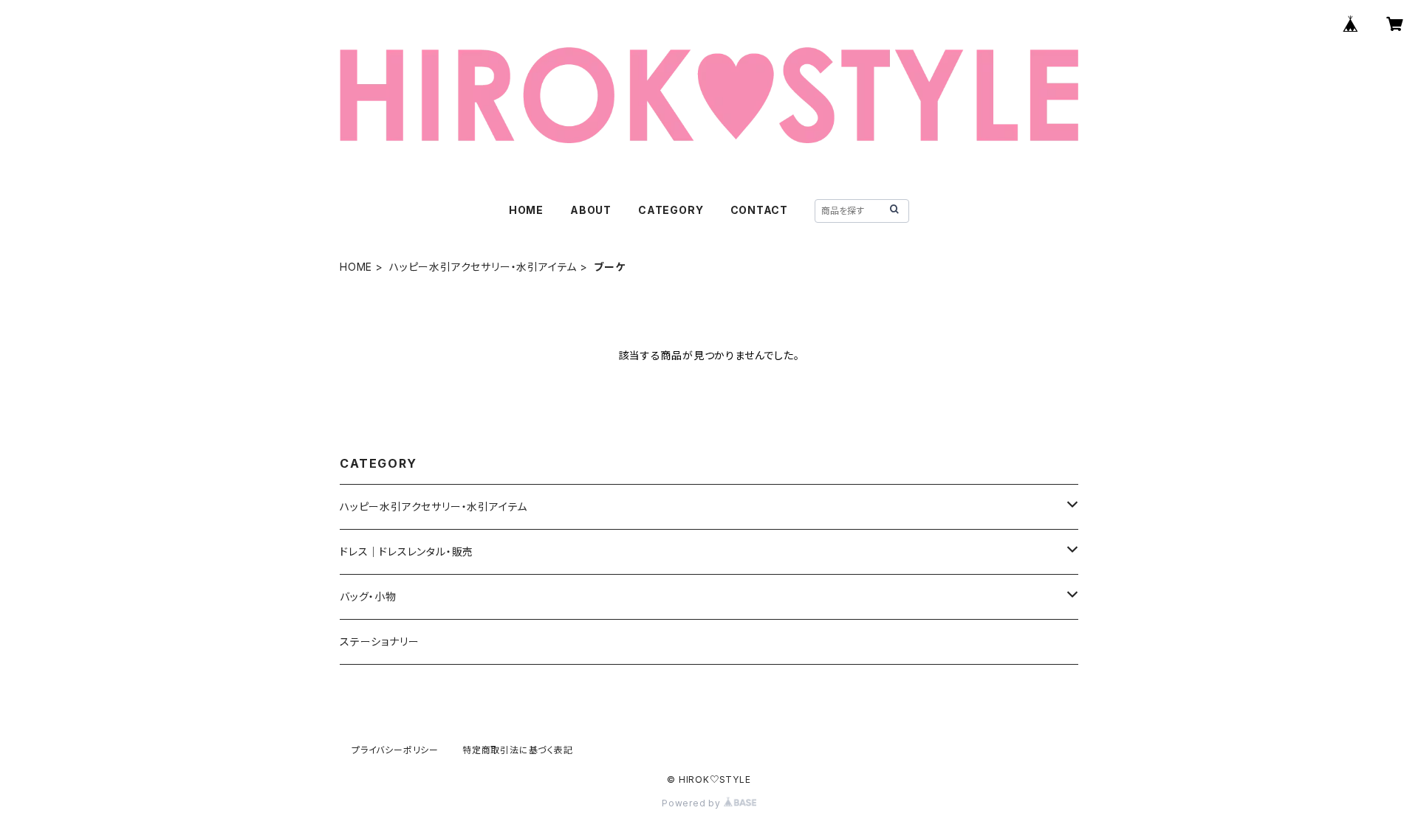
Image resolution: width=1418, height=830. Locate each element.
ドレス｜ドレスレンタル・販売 (406, 551)
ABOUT (591, 210)
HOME (526, 210)
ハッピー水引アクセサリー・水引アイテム (483, 266)
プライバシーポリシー (395, 749)
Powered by (693, 803)
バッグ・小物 (368, 596)
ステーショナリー (379, 641)
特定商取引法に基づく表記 (517, 749)
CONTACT (759, 210)
